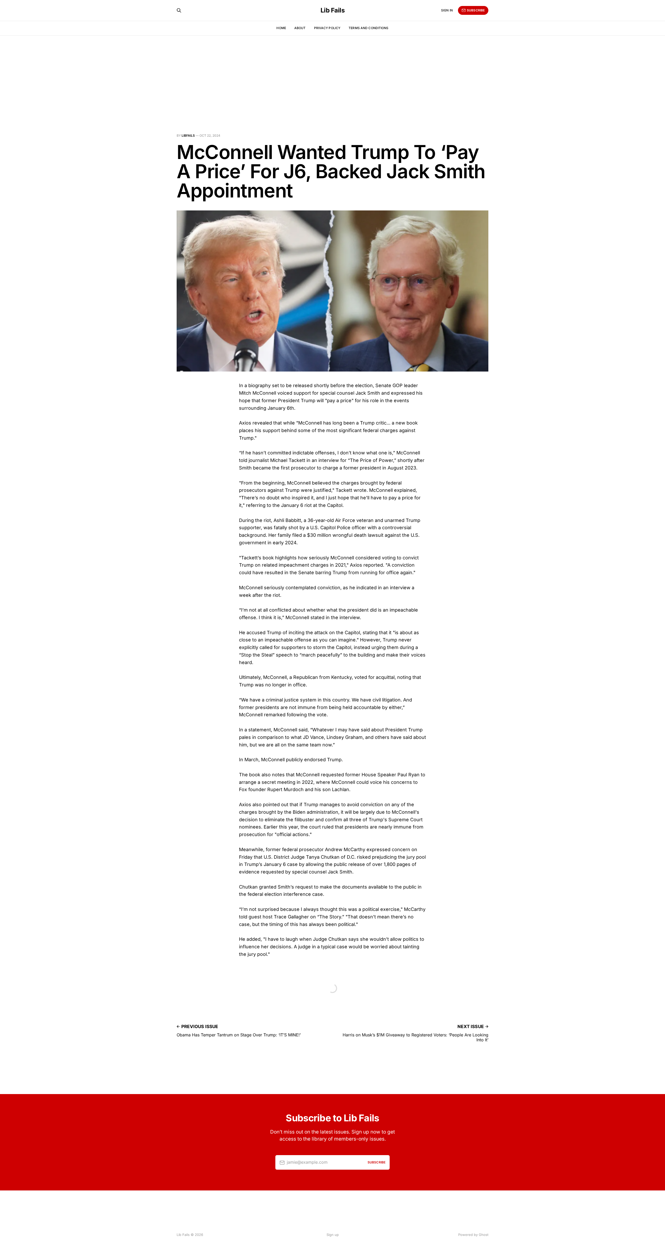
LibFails (188, 135)
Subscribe (476, 10)
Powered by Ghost (473, 1235)
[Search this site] (179, 10)
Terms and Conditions (368, 28)
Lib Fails (333, 10)
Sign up (333, 1235)
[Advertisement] (332, 74)
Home (281, 28)
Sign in (447, 10)
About (300, 28)
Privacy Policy (327, 28)
